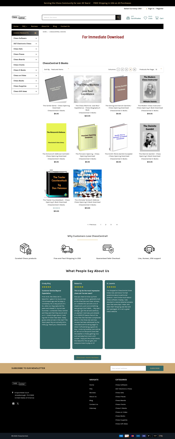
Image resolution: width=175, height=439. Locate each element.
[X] (18, 403)
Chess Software (20, 38)
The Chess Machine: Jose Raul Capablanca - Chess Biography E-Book (87, 108)
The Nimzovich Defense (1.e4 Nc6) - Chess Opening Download (56, 155)
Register (159, 9)
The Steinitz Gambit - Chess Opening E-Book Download (150, 155)
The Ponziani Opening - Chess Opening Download (87, 155)
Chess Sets (18, 49)
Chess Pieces (19, 54)
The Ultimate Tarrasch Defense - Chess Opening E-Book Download (87, 201)
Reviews (34, 26)
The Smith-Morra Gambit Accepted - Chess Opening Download (118, 155)
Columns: (112, 69)
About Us (45, 26)
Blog (55, 26)
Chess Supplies (20, 86)
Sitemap (92, 408)
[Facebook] (13, 403)
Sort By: (47, 69)
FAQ (23, 26)
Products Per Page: (147, 69)
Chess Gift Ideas (20, 91)
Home (15, 26)
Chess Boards (19, 59)
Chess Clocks (19, 65)
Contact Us (65, 26)
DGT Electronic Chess (22, 44)
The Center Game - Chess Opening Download (56, 107)
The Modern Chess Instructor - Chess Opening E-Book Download (150, 107)
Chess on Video (20, 75)
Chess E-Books (20, 70)
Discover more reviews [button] (88, 357)
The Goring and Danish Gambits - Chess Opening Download (119, 107)
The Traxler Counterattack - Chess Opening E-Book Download (56, 201)
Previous (92, 224)
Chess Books (19, 81)
